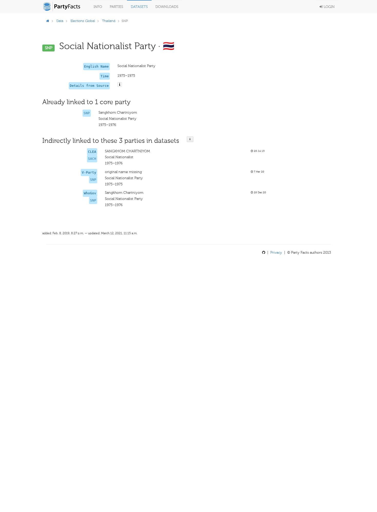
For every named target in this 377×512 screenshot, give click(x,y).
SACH (92, 159)
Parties (116, 7)
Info (98, 7)
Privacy (276, 252)
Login (329, 7)
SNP (87, 113)
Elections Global (83, 21)
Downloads (166, 7)
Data (59, 21)
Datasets (139, 7)
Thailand (108, 21)
